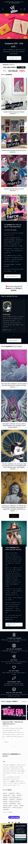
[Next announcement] (25, 2)
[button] (3, 9)
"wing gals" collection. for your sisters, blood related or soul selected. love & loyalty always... (14, 425)
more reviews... (14, 340)
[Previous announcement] (2, 2)
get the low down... (11, 624)
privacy (5, 803)
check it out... (8, 329)
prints (5, 793)
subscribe (6, 809)
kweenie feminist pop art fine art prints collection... (14, 151)
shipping (12, 799)
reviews (5, 797)
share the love (17, 807)
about (13, 795)
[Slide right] (17, 335)
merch (18, 793)
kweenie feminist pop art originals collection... (14, 112)
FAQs (19, 803)
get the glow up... (12, 276)
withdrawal (12, 803)
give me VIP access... (20, 839)
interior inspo (7, 805)
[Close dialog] (26, 824)
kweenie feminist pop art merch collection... (14, 189)
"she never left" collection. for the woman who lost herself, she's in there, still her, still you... (14, 385)
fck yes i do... (14, 58)
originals (11, 793)
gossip (16, 805)
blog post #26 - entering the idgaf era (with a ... (13, 723)
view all (14, 515)
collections (6, 795)
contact (19, 795)
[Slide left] (10, 335)
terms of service (14, 801)
